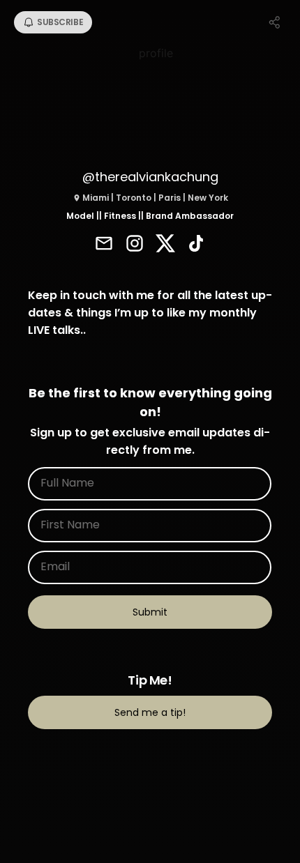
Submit (150, 612)
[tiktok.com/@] (196, 244)
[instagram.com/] (134, 244)
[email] (104, 244)
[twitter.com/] (165, 244)
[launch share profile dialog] (275, 22)
